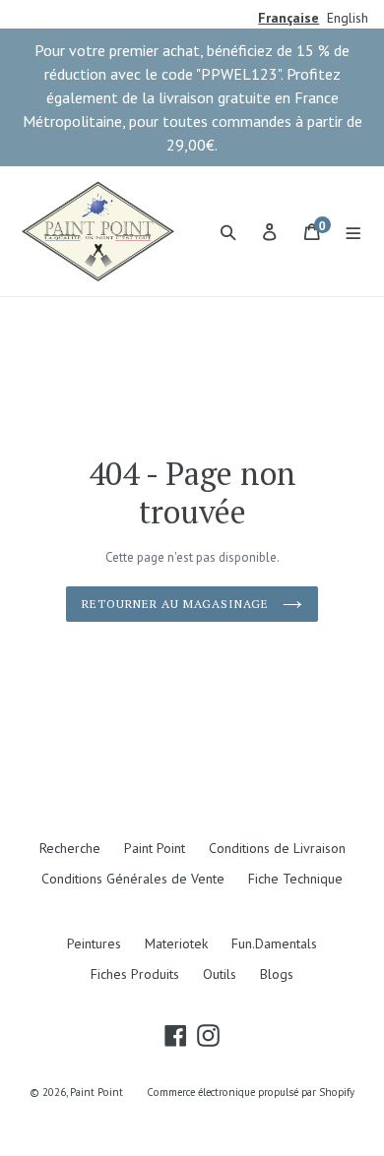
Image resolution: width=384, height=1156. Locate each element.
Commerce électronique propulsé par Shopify (250, 1092)
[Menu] (354, 231)
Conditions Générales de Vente (132, 878)
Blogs (276, 974)
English (347, 18)
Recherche (69, 848)
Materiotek (176, 943)
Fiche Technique (295, 878)
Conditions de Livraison (277, 848)
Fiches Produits (135, 974)
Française (288, 18)
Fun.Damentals (274, 943)
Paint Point (154, 848)
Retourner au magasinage (177, 603)
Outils (219, 974)
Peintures (94, 943)
